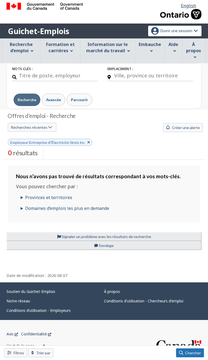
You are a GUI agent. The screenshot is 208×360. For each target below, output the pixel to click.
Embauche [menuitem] (150, 44)
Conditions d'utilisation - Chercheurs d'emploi (143, 300)
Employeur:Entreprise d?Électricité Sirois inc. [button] (48, 143)
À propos (112, 291)
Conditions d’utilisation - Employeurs (38, 310)
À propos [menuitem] (193, 47)
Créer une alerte (185, 127)
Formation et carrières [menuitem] (60, 47)
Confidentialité (36, 333)
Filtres (18, 353)
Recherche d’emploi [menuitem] (21, 47)
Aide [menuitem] (173, 44)
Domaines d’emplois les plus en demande (67, 208)
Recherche (27, 99)
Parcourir (79, 99)
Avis (12, 333)
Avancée (53, 99)
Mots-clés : (22, 69)
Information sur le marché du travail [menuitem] (107, 47)
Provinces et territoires (48, 197)
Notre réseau (18, 300)
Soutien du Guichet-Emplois (30, 291)
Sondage (106, 245)
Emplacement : (120, 69)
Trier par (42, 353)
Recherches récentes (29, 127)
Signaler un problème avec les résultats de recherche (106, 236)
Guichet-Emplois (38, 31)
